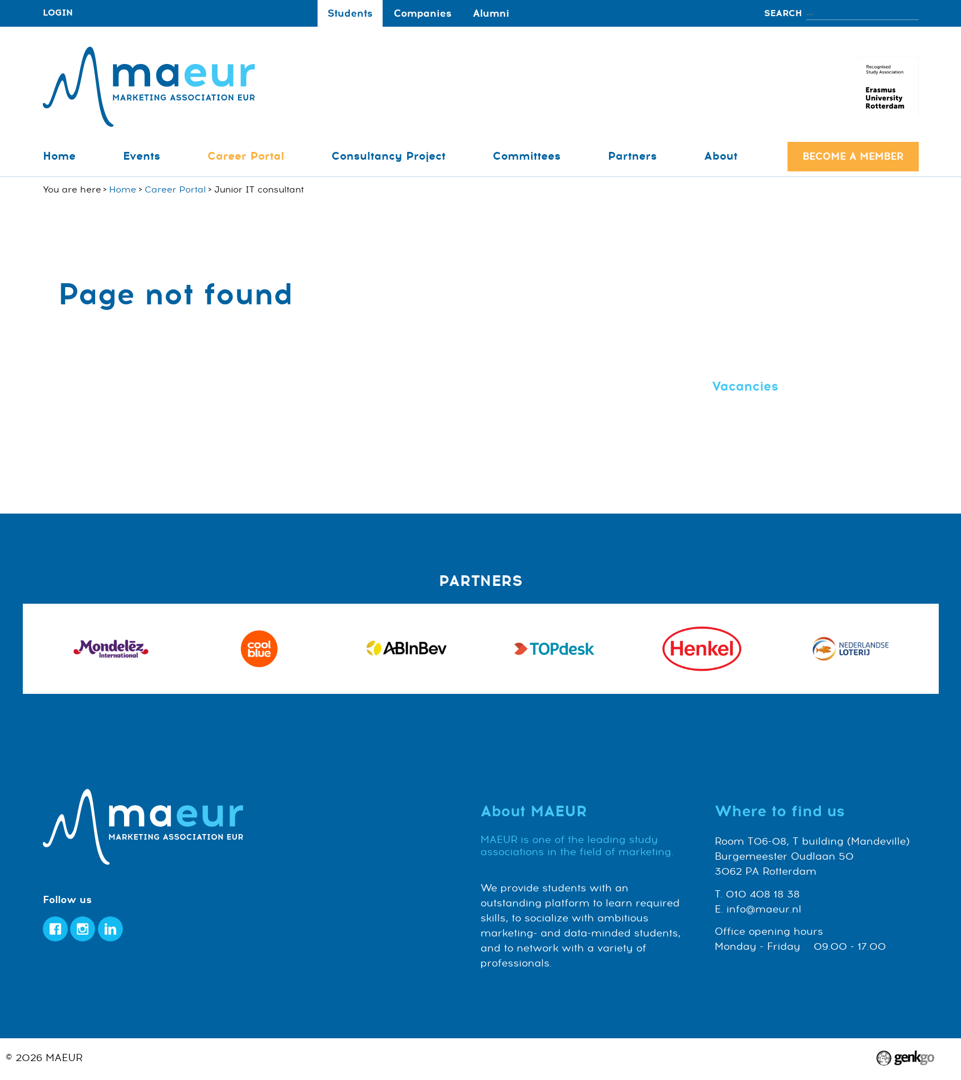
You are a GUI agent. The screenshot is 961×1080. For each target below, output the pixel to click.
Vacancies (745, 386)
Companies (423, 13)
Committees (527, 156)
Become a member (853, 156)
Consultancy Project (388, 156)
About (720, 156)
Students (350, 13)
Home (59, 156)
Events (141, 156)
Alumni (491, 13)
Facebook (55, 928)
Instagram (82, 928)
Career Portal (245, 156)
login (58, 13)
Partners (632, 156)
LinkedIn (110, 928)
